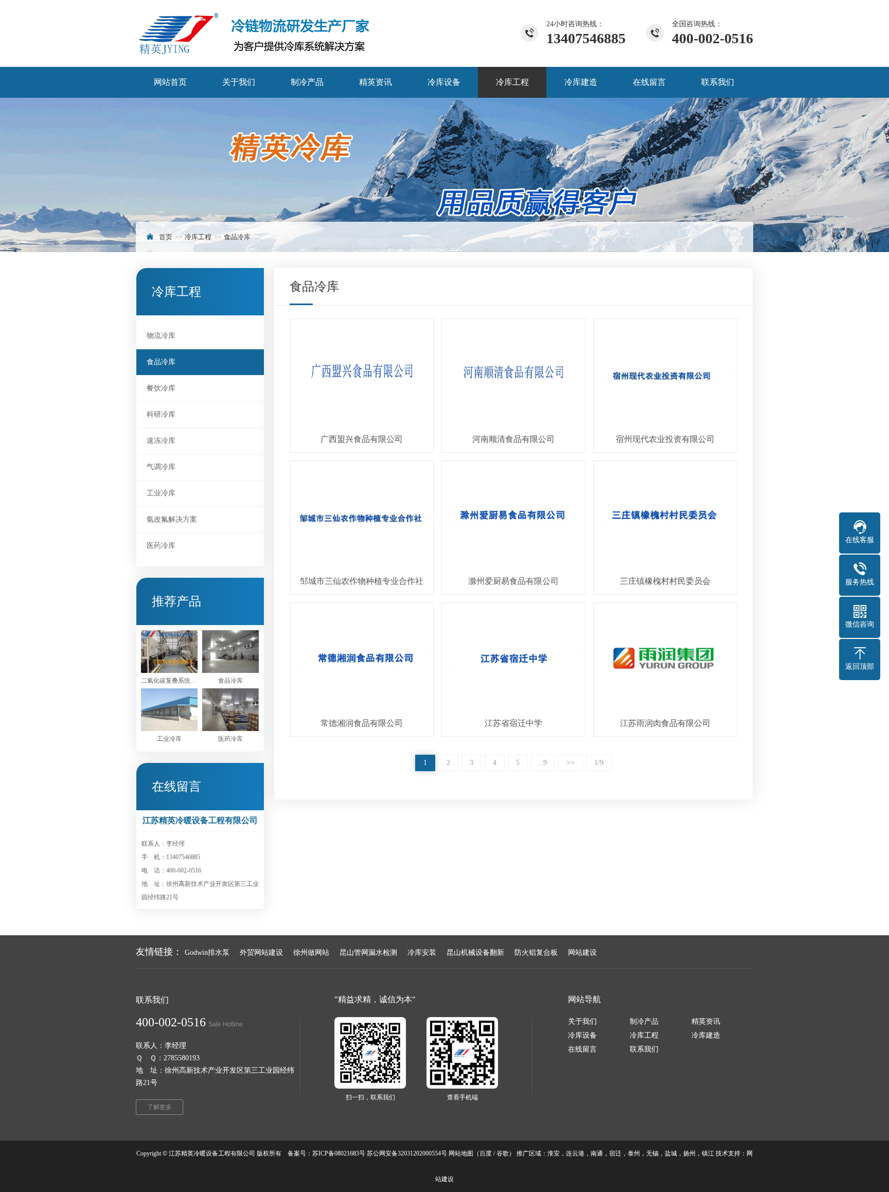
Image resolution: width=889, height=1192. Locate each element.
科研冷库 (161, 414)
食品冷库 (237, 237)
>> (570, 763)
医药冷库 (161, 545)
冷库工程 (198, 237)
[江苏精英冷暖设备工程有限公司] (253, 33)
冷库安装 (421, 952)
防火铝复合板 (536, 952)
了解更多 (159, 1107)
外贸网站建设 (261, 952)
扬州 (689, 1153)
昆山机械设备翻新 (475, 952)
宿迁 (615, 1153)
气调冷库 (161, 467)
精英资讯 (705, 1021)
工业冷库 (161, 493)
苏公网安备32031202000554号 (407, 1153)
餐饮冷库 (161, 388)
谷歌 (502, 1153)
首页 (165, 237)
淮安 (553, 1153)
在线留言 (582, 1049)
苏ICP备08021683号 (338, 1153)
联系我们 (644, 1049)
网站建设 (582, 952)
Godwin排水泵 (207, 952)
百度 (485, 1153)
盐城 (671, 1153)
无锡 (652, 1153)
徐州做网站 (311, 952)
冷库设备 (582, 1035)
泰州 (634, 1153)
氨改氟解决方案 (172, 519)
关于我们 (582, 1021)
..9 (543, 763)
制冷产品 (644, 1021)
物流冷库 (161, 336)
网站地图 (461, 1153)
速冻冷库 (161, 440)
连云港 (575, 1153)
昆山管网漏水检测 (368, 952)
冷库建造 (705, 1035)
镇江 (708, 1153)
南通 (597, 1153)
